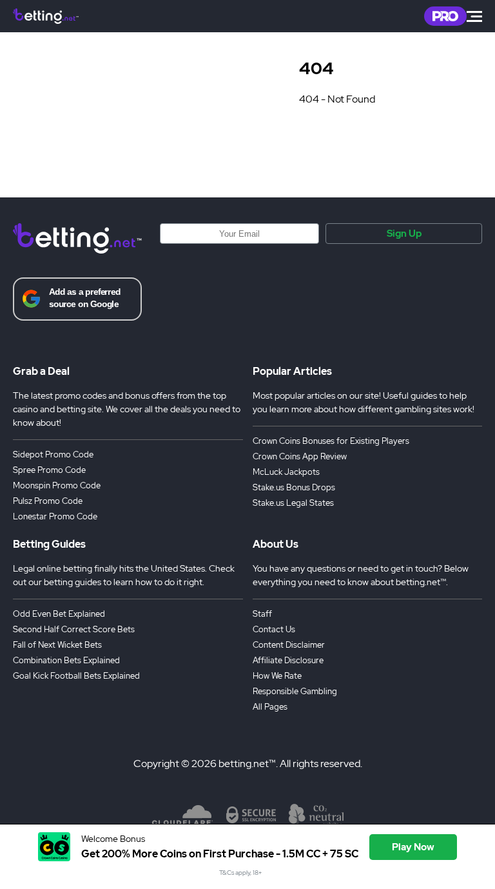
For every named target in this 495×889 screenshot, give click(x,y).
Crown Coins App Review (300, 456)
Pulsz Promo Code (47, 500)
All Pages (270, 706)
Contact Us (274, 629)
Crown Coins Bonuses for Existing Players (331, 440)
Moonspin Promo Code (57, 485)
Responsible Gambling (295, 691)
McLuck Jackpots (286, 471)
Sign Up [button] (404, 233)
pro (445, 16)
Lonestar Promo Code (55, 516)
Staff (262, 613)
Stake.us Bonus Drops (294, 487)
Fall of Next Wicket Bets (57, 644)
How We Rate (277, 675)
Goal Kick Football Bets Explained (76, 675)
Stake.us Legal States (293, 502)
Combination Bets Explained (66, 660)
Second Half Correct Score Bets (74, 629)
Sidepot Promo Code (53, 454)
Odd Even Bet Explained (59, 613)
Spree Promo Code (49, 469)
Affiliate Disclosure (288, 660)
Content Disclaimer (289, 644)
